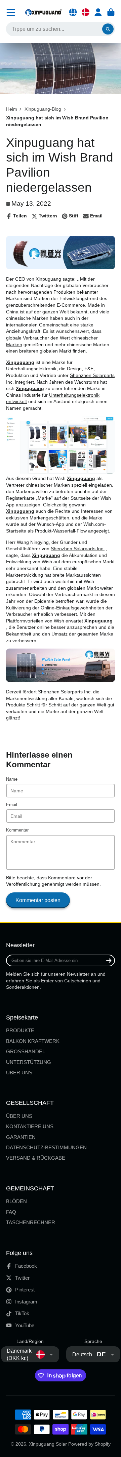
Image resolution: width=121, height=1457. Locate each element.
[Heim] (43, 12)
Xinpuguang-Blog (43, 109)
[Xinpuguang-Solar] (60, 267)
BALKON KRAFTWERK (32, 1041)
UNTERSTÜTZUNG (28, 1062)
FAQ (11, 1212)
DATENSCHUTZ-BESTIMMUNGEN (46, 1147)
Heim (11, 109)
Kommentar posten (38, 900)
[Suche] (108, 29)
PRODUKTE (20, 1030)
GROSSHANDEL (25, 1051)
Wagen (111, 12)
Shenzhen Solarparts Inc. (78, 548)
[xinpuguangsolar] (60, 680)
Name (11, 779)
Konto (98, 12)
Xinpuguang (20, 362)
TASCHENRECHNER (30, 1222)
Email (11, 804)
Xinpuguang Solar (48, 1444)
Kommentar (17, 830)
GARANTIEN (21, 1137)
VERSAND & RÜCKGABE (35, 1158)
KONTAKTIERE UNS (29, 1126)
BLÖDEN (16, 1201)
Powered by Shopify (89, 1444)
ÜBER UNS (19, 1072)
